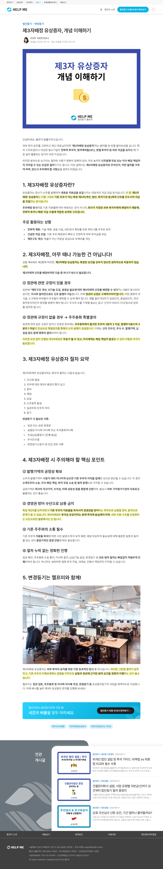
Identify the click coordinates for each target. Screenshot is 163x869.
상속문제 (29, 2)
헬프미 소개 (110, 9)
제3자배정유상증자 (78, 726)
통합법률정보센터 (50, 2)
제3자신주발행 (58, 726)
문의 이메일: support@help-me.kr (89, 847)
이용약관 (112, 834)
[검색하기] (153, 9)
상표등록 (19, 2)
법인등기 (10, 2)
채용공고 (63, 2)
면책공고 (79, 834)
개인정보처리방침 (148, 834)
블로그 (38, 2)
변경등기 (39, 23)
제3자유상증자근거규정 (101, 726)
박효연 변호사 (43, 38)
